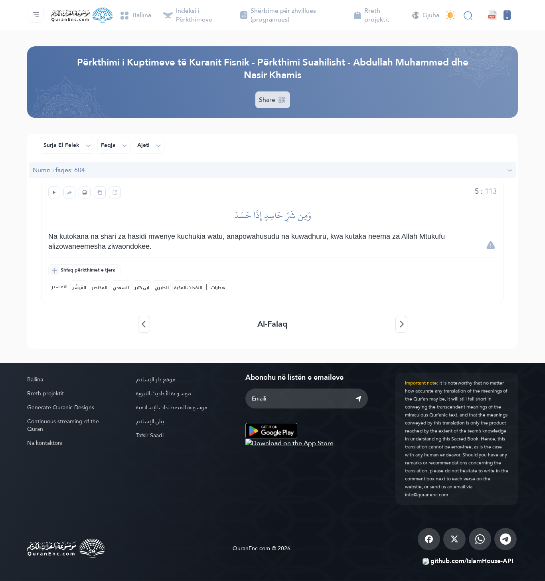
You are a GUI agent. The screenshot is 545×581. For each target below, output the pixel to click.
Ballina (35, 379)
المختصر (99, 287)
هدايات (218, 287)
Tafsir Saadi (150, 435)
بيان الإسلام (150, 421)
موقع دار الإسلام (156, 379)
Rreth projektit (45, 393)
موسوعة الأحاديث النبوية (163, 393)
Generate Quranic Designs (60, 407)
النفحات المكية (188, 287)
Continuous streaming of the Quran (63, 425)
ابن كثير (141, 287)
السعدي (121, 287)
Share (268, 99)
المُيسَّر (79, 287)
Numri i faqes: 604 (59, 170)
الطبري (162, 287)
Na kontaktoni (44, 443)
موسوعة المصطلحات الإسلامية (171, 407)
